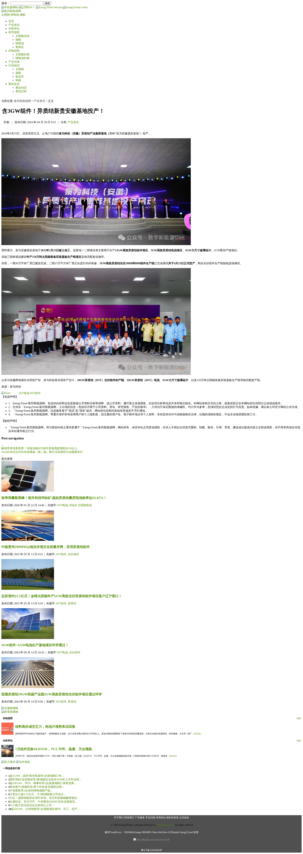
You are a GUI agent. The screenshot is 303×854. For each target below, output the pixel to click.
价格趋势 (14, 50)
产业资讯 (14, 24)
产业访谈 (14, 61)
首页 (11, 21)
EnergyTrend (186, 832)
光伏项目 (73, 554)
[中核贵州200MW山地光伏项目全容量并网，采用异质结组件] (151, 525)
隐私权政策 (172, 817)
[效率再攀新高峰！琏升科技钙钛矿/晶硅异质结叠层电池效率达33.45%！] (151, 476)
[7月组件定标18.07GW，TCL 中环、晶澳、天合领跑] (7, 756)
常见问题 (150, 817)
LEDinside (173, 832)
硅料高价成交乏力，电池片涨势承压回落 (45, 726)
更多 (299, 718)
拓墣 (195, 832)
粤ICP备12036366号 (151, 850)
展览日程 (21, 91)
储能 (22, 14)
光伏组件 (74, 652)
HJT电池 (24, 393)
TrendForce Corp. (165, 825)
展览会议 (14, 83)
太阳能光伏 (22, 35)
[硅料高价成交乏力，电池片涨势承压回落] (7, 733)
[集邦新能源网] (11, 10)
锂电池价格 (22, 58)
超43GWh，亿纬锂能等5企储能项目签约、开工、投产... (45, 808)
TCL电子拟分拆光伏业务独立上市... (32, 805)
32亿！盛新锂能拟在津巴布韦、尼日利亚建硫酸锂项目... (44, 797)
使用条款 (161, 817)
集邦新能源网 (22, 100)
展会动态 (21, 87)
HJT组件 (35, 393)
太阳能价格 (22, 54)
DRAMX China (149, 832)
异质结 (72, 603)
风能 (18, 80)
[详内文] (197, 733)
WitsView (162, 832)
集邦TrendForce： (114, 832)
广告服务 (140, 817)
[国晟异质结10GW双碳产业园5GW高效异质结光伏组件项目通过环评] (151, 673)
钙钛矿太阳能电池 (80, 505)
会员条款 (184, 817)
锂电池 (15, 14)
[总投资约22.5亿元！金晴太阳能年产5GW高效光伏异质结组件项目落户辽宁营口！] (151, 574)
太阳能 (6, 14)
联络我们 (129, 817)
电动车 (19, 76)
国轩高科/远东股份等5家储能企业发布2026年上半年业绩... (45, 779)
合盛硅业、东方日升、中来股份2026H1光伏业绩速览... (43, 801)
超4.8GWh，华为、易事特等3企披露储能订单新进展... (43, 783)
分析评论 (14, 28)
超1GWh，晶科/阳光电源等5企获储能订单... (36, 775)
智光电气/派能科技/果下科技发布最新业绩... (37, 786)
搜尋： (5, 3)
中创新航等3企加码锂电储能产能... (31, 790)
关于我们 (119, 817)
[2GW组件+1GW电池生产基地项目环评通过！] (151, 624)
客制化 (19, 47)
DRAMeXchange (132, 832)
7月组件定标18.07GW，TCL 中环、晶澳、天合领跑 (53, 749)
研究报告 (14, 32)
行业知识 (14, 65)
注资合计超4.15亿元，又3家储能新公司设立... (38, 794)
